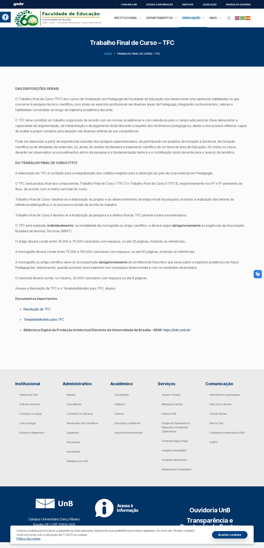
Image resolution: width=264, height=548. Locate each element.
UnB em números (29, 404)
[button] (5, 17)
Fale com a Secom (220, 404)
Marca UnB (216, 423)
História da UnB (28, 394)
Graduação (191, 18)
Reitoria (71, 394)
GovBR (18, 4)
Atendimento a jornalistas (225, 394)
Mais (213, 18)
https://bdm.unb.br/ (176, 330)
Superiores (73, 432)
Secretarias (73, 451)
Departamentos (159, 18)
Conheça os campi (30, 413)
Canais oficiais (218, 413)
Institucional (125, 18)
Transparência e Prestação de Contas (210, 523)
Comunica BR (129, 4)
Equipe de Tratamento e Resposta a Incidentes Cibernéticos (176, 427)
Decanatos (73, 442)
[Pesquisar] (229, 18)
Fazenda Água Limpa (175, 440)
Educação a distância (127, 423)
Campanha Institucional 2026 (227, 432)
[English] (237, 18)
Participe (187, 4)
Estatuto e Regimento (31, 432)
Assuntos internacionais (128, 432)
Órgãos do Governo (238, 4)
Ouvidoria (210, 510)
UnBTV (214, 442)
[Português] (242, 18)
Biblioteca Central (172, 404)
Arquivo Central (171, 394)
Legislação (210, 4)
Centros (119, 413)
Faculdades (121, 394)
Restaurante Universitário (176, 469)
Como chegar (27, 423)
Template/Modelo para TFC (44, 319)
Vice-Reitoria (74, 404)
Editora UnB (169, 413)
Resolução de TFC (37, 309)
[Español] (248, 18)
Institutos (119, 404)
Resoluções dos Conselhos (82, 423)
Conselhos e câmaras (80, 413)
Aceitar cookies (229, 534)
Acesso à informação (159, 4)
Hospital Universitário (174, 450)
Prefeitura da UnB (77, 461)
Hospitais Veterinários (174, 459)
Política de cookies (28, 538)
